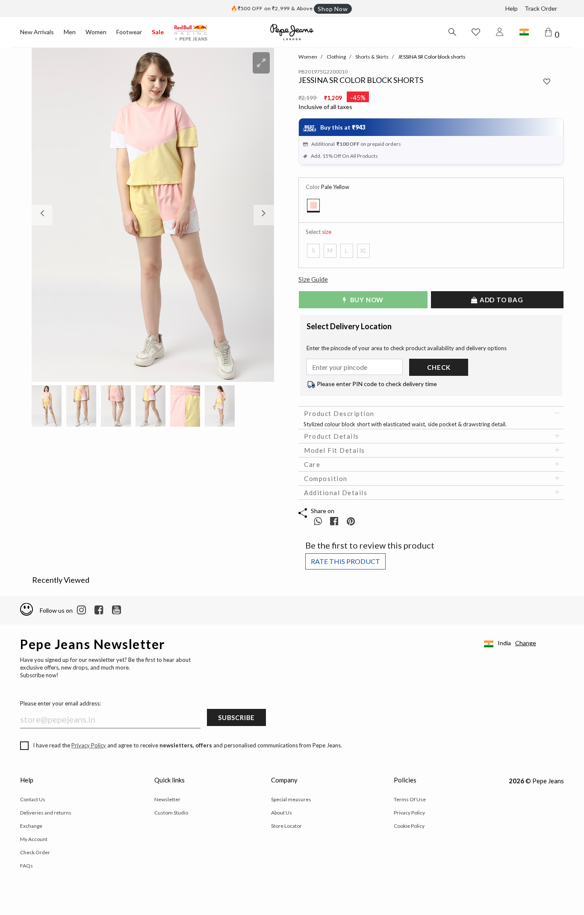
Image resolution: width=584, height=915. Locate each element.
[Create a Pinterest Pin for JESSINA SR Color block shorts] (351, 521)
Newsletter (167, 799)
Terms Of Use (410, 799)
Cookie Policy (409, 826)
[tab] (431, 413)
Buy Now (365, 300)
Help (511, 8)
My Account (33, 839)
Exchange (31, 826)
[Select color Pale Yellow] (313, 206)
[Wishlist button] (476, 32)
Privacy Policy (88, 745)
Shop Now (333, 8)
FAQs (26, 865)
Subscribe (236, 717)
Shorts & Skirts (372, 56)
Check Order (35, 852)
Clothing (336, 56)
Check (438, 367)
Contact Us (32, 799)
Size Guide (313, 279)
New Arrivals (37, 31)
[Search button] (452, 32)
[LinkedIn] (81, 610)
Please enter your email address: (60, 703)
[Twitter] (116, 610)
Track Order (541, 8)
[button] (50, 215)
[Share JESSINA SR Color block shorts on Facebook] (335, 521)
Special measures (291, 799)
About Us (281, 812)
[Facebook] (99, 610)
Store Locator (286, 826)
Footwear (129, 31)
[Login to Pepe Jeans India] (500, 32)
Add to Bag (500, 300)
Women (96, 31)
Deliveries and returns (45, 812)
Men (70, 31)
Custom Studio (171, 812)
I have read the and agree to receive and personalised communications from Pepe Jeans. (187, 745)
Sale (158, 31)
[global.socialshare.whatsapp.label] (318, 521)
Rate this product (345, 561)
